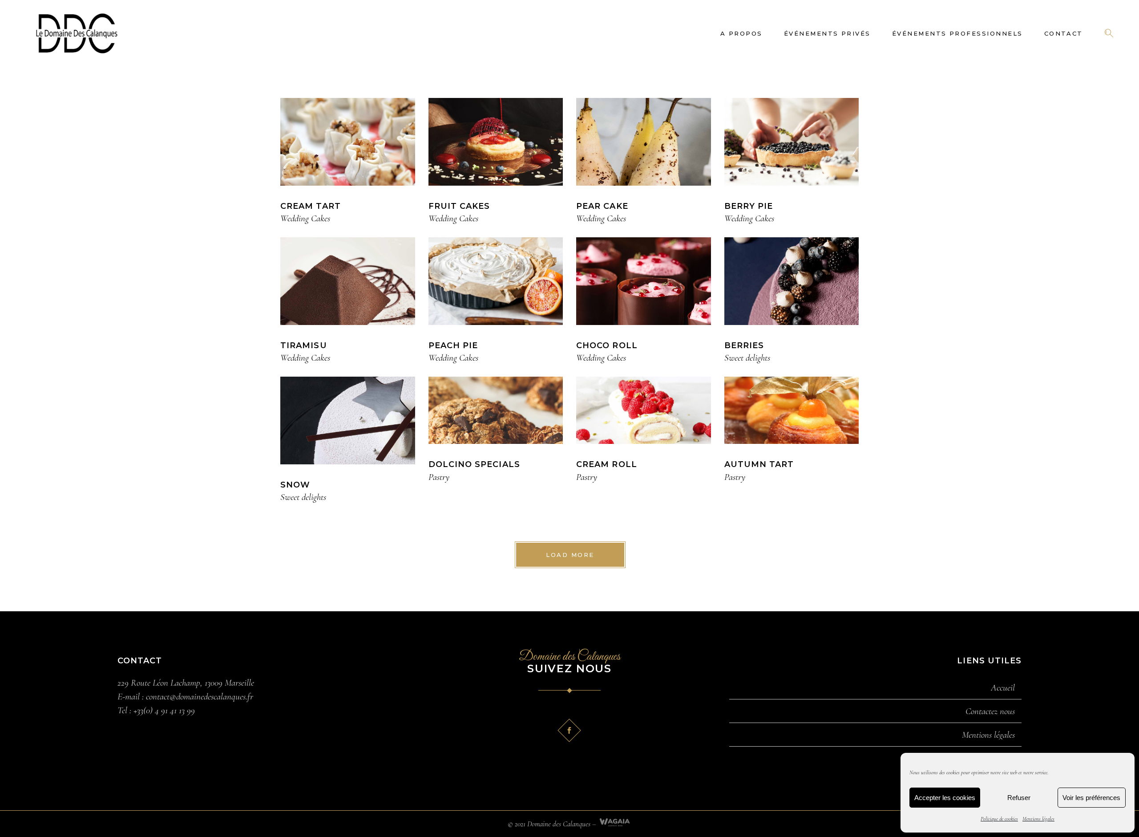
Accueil (1003, 687)
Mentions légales (1038, 819)
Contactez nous (990, 711)
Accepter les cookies (944, 797)
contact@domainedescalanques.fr (199, 696)
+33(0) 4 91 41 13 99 (164, 710)
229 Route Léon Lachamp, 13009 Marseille (185, 682)
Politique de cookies (999, 819)
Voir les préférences (1091, 797)
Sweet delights (747, 357)
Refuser (1018, 797)
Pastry (438, 477)
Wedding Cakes (305, 218)
